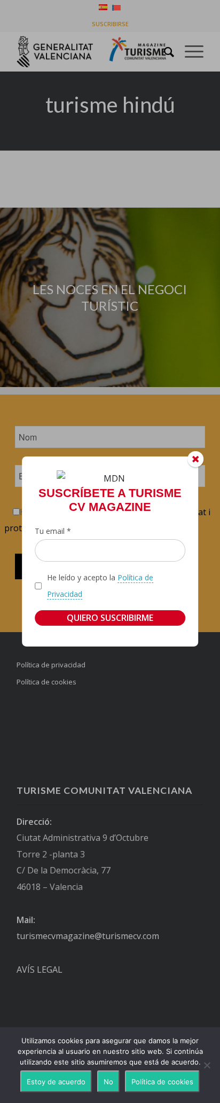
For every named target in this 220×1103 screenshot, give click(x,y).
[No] (206, 1065)
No (108, 1081)
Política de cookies (162, 1081)
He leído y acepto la (100, 585)
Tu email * (53, 531)
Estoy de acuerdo (56, 1081)
